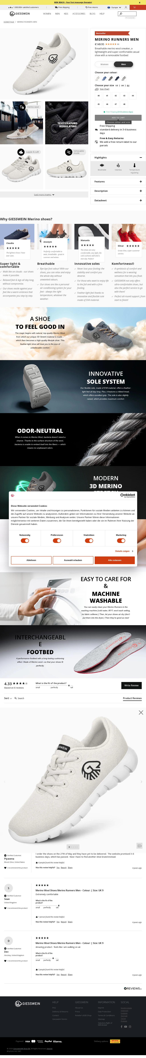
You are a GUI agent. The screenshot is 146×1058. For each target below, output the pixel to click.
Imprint (101, 1007)
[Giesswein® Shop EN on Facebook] (121, 1027)
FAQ (54, 1007)
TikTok (123, 1018)
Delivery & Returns (60, 1011)
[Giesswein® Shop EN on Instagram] (130, 1027)
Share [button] (70, 868)
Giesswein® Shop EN (21, 1048)
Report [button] (63, 868)
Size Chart (104, 89)
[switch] (57, 540)
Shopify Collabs (126, 1008)
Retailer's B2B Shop (83, 1015)
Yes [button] (58, 868)
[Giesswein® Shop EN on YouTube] (125, 1027)
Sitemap (101, 1019)
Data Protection (104, 1011)
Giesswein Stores (59, 1019)
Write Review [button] (131, 685)
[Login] (126, 7)
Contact (55, 1015)
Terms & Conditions (106, 1015)
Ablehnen (31, 560)
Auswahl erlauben (73, 560)
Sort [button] (7, 698)
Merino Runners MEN (27, 22)
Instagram (124, 1010)
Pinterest (124, 1021)
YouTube (124, 1016)
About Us (79, 1007)
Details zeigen (122, 551)
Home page (9, 22)
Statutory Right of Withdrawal (105, 1024)
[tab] (132, 699)
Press (77, 1011)
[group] (19, 683)
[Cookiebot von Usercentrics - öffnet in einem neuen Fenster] (122, 495)
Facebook (124, 1013)
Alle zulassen (114, 560)
